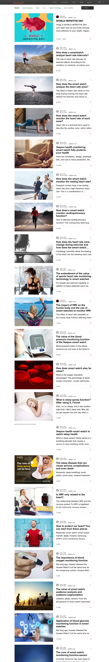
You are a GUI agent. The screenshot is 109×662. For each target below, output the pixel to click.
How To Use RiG (68, 8)
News (44, 8)
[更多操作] (91, 17)
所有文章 (16, 8)
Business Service (28, 8)
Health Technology (55, 8)
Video (37, 8)
